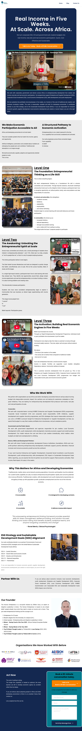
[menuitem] (61, 3)
